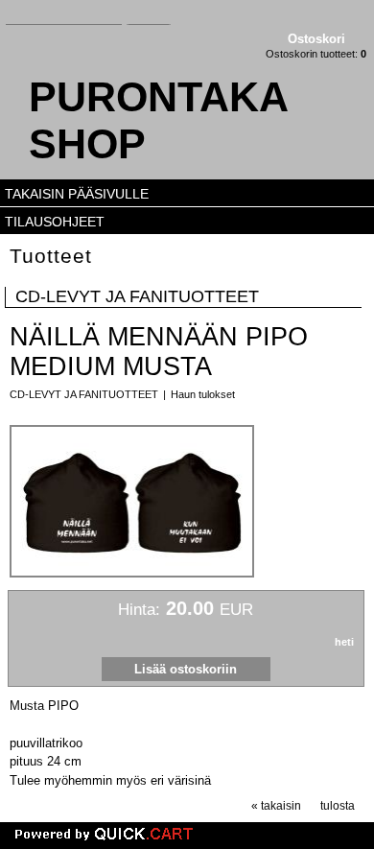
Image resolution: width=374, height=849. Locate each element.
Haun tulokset (203, 394)
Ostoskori (316, 39)
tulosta (337, 806)
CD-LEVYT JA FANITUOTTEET (137, 296)
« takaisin (276, 806)
